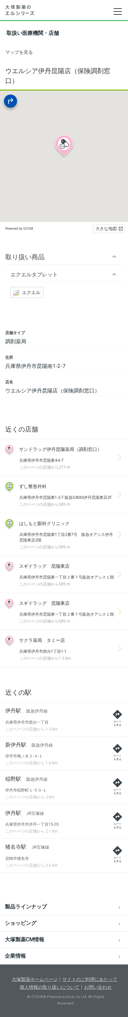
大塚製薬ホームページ (35, 979)
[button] (64, 257)
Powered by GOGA (19, 228)
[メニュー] (117, 11)
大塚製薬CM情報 (24, 939)
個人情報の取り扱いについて (49, 987)
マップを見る (19, 52)
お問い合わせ (98, 987)
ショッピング (20, 923)
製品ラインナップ (26, 906)
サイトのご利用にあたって (89, 979)
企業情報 (15, 956)
